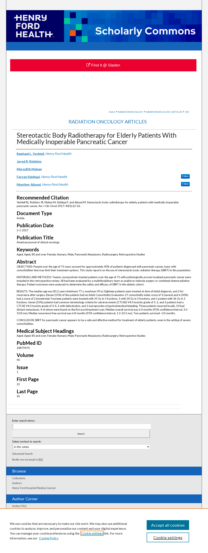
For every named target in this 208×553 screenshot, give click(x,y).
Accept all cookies (168, 525)
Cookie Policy (48, 538)
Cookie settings (92, 533)
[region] (104, 530)
